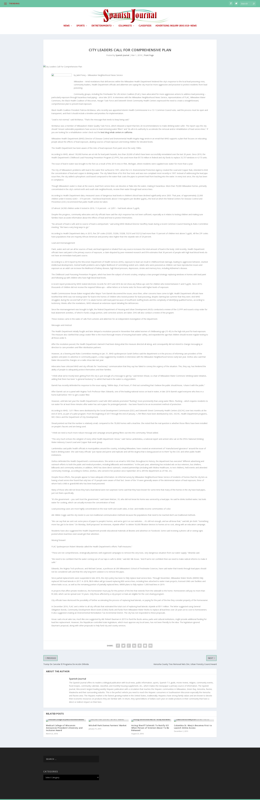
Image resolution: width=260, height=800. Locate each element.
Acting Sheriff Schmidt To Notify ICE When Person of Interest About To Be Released (150, 728)
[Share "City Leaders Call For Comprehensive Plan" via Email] (145, 645)
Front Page (149, 55)
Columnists (125, 26)
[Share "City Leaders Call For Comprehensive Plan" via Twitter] (123, 645)
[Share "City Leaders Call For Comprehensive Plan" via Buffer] (139, 645)
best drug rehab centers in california (116, 132)
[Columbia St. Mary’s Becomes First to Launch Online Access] (194, 720)
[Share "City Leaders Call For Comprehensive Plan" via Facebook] (118, 645)
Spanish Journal (122, 55)
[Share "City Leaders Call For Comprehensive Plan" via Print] (150, 645)
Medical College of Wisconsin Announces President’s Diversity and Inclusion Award (64, 728)
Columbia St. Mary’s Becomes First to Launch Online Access (193, 726)
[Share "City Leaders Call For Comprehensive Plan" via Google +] (128, 645)
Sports (81, 26)
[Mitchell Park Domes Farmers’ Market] (109, 720)
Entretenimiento (102, 26)
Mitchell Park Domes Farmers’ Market (108, 725)
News (67, 26)
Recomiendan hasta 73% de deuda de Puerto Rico (45, 3)
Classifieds (145, 26)
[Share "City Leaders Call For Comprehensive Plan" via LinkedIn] (134, 645)
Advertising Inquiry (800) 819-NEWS (176, 26)
